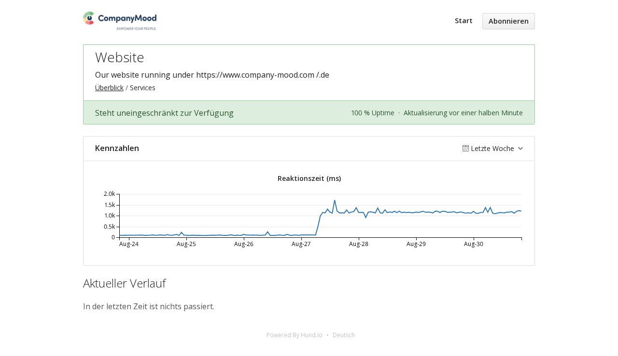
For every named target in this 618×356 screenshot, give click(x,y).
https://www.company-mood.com (255, 74)
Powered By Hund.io (295, 335)
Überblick (109, 87)
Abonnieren (509, 21)
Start (464, 20)
